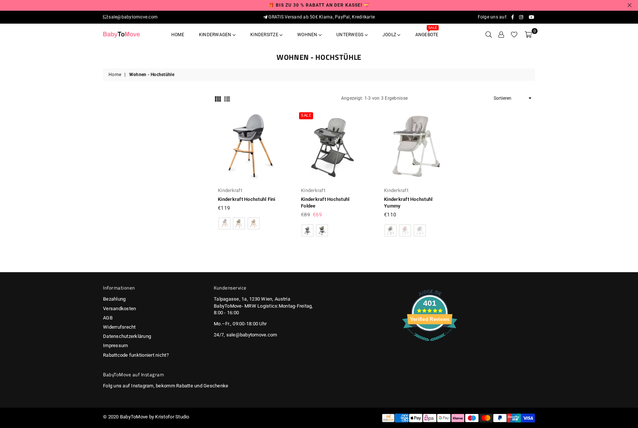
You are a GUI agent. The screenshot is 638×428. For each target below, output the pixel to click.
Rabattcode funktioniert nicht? (136, 355)
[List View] (227, 98)
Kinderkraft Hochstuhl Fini (246, 199)
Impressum (115, 345)
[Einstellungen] (501, 34)
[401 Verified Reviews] (429, 345)
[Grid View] (218, 98)
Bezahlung (114, 299)
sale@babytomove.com (133, 17)
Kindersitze (264, 34)
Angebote (427, 32)
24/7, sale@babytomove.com (245, 335)
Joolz (390, 34)
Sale (306, 115)
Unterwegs (350, 34)
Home (177, 34)
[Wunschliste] (514, 34)
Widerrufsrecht (119, 327)
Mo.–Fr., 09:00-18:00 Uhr (240, 323)
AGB (108, 318)
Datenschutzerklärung (127, 336)
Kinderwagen (216, 34)
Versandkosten (119, 308)
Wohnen (308, 34)
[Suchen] (488, 34)
